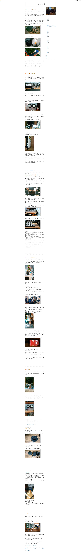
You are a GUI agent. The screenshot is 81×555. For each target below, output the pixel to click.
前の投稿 (43, 548)
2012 (47, 47)
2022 (47, 35)
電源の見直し (27, 369)
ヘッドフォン (27, 428)
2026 (47, 18)
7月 (47, 28)
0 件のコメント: (34, 170)
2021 (47, 36)
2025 (47, 19)
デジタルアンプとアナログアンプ (31, 174)
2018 (47, 40)
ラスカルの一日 (40, 4)
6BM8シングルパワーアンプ (30, 513)
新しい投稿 (26, 548)
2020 (47, 37)
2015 (47, 43)
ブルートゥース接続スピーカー (31, 9)
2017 (47, 41)
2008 (47, 52)
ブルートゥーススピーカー (30, 257)
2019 (47, 38)
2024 (47, 20)
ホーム (35, 548)
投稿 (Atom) (28, 550)
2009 (47, 51)
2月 (47, 33)
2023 (47, 21)
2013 (47, 46)
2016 (47, 42)
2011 (47, 48)
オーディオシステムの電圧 (30, 73)
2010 (47, 49)
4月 (47, 31)
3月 (47, 32)
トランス (26, 472)
